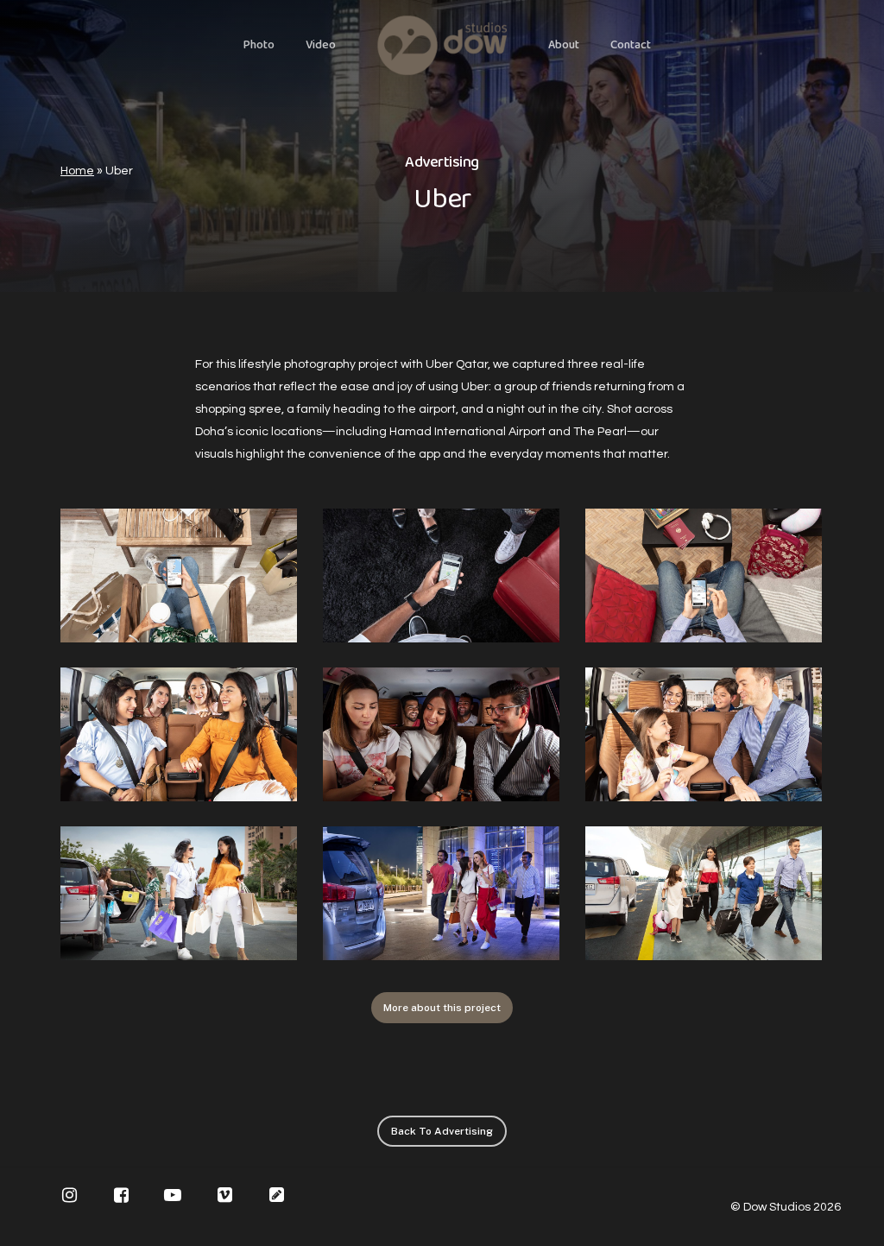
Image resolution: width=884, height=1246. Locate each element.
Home (77, 171)
